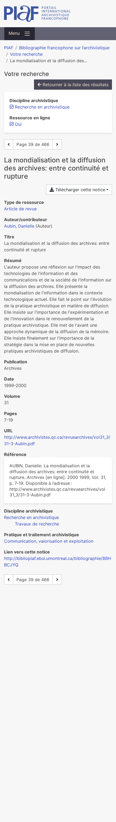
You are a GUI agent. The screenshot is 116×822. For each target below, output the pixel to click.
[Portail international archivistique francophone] (58, 13)
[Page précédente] (8, 144)
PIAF (8, 47)
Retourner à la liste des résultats (74, 84)
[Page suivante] (57, 144)
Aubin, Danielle (19, 226)
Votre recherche (26, 54)
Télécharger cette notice (79, 189)
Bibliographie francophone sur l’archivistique (64, 47)
